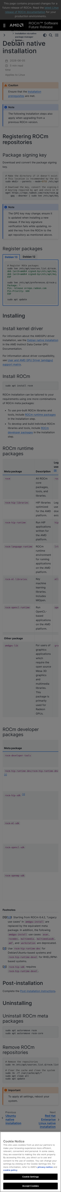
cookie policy (10, 1170)
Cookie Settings (30, 1176)
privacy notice (45, 1167)
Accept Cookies (30, 1186)
